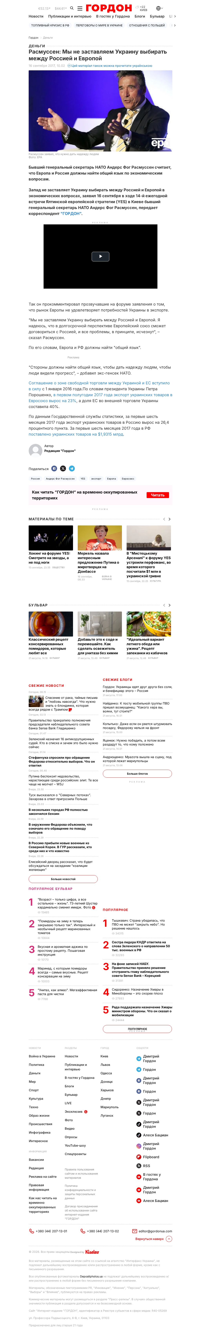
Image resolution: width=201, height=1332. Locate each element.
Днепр (105, 1099)
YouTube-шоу (75, 1145)
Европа (111, 478)
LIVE (68, 1103)
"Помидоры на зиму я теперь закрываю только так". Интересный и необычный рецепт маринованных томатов (66, 927)
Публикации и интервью (69, 16)
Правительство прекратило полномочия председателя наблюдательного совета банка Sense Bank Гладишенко (59, 724)
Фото (69, 1120)
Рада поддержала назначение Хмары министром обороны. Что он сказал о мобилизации (142, 1011)
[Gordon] (109, 8)
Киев (104, 1056)
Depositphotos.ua (91, 1276)
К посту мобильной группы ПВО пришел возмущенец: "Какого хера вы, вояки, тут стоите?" (136, 707)
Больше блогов (137, 773)
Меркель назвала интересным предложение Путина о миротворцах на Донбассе (98, 562)
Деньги (48, 37)
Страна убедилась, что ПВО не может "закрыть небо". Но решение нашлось (138, 924)
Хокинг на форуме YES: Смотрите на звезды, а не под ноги (49, 557)
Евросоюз (128, 478)
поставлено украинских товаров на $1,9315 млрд (76, 434)
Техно (33, 1107)
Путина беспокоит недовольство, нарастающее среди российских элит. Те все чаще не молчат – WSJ (63, 780)
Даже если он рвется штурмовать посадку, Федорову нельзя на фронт (137, 726)
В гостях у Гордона (113, 16)
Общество (58, 567)
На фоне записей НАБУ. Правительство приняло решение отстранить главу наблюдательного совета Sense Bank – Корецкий (140, 970)
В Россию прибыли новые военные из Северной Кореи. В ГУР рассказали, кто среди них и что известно (60, 847)
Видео (70, 1128)
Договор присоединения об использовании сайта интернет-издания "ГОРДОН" (81, 1212)
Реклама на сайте (43, 1177)
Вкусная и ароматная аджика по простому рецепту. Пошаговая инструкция (63, 950)
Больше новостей (63, 879)
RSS (146, 1166)
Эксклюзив (73, 1112)
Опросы (71, 1137)
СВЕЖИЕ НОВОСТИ (46, 686)
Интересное (38, 1141)
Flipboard (151, 1157)
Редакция (36, 1168)
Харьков (107, 1090)
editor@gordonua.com (155, 1231)
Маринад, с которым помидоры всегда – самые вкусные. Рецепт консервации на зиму (63, 972)
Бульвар (157, 16)
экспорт (96, 478)
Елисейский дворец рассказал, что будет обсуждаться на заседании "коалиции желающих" (60, 866)
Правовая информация (39, 1187)
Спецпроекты (75, 1154)
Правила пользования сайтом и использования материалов (81, 1173)
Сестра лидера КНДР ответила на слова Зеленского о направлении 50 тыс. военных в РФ (141, 946)
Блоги (140, 16)
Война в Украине (107, 578)
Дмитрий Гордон (151, 1058)
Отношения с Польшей (147, 25)
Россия (35, 478)
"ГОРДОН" (70, 213)
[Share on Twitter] (63, 469)
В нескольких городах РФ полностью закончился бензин (58, 812)
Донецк (106, 1082)
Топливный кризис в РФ (50, 25)
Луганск (106, 1115)
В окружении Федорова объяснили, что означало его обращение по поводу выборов (60, 828)
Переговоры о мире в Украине (99, 25)
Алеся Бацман (155, 1135)
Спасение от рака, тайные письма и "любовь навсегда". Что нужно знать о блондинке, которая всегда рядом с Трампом (63, 703)
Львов (105, 1065)
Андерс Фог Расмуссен (60, 478)
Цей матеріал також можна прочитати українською (111, 65)
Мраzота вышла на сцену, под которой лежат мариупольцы (137, 759)
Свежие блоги (117, 680)
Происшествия (40, 1124)
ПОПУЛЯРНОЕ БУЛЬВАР (51, 889)
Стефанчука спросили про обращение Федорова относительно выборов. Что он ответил (62, 761)
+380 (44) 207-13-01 (51, 1231)
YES (83, 478)
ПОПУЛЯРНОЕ (115, 910)
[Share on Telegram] (72, 469)
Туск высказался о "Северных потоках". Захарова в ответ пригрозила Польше (60, 797)
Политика (36, 1065)
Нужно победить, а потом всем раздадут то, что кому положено (134, 742)
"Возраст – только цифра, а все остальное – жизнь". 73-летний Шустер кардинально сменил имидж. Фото (68, 903)
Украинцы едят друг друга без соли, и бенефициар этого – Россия (137, 689)
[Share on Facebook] (54, 469)
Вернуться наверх (149, 1239)
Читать (158, 495)
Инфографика (39, 1132)
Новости (36, 16)
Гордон (33, 37)
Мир (32, 1082)
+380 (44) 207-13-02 (103, 1231)
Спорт (34, 1090)
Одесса (106, 1073)
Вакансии (36, 1160)
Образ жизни (39, 1115)
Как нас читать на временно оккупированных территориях (43, 1205)
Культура (155, 581)
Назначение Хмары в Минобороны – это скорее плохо (138, 991)
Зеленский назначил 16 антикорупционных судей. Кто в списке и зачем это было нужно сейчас (63, 743)
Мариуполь (109, 1107)
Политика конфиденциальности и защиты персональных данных (80, 1192)
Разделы (71, 1048)
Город (104, 1048)
